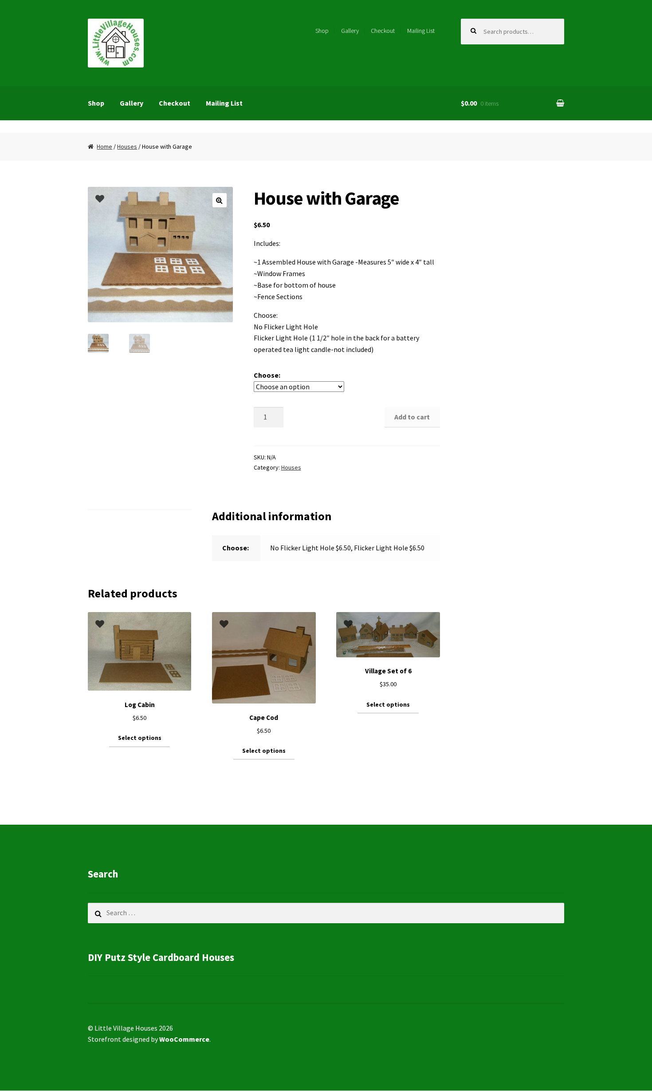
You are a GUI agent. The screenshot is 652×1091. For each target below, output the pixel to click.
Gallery (350, 31)
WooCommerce (184, 1039)
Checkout (383, 31)
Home (104, 146)
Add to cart (412, 416)
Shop (322, 31)
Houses (127, 146)
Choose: (267, 375)
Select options (139, 738)
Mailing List (421, 31)
